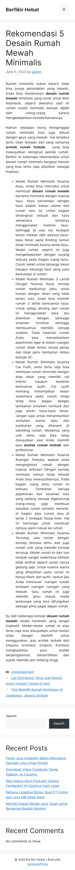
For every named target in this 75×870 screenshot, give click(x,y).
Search (11, 716)
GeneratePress (37, 864)
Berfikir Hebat (22, 9)
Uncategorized (22, 672)
